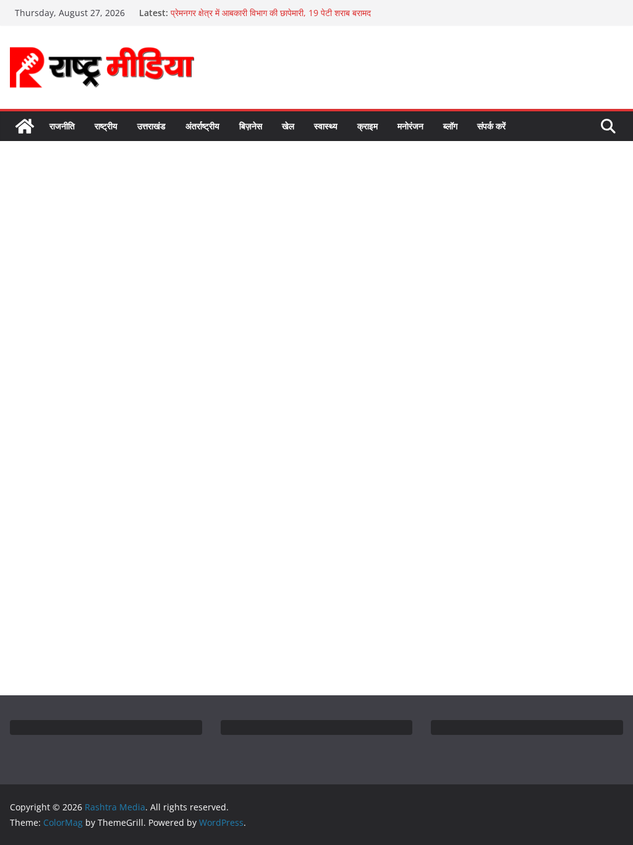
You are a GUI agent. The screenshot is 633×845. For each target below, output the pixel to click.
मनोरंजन (410, 126)
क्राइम (367, 126)
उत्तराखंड (151, 126)
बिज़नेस (250, 126)
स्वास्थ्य (326, 126)
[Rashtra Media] (25, 126)
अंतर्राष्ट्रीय (202, 126)
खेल (288, 126)
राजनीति (62, 126)
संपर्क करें (491, 126)
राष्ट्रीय (106, 126)
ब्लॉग (450, 126)
